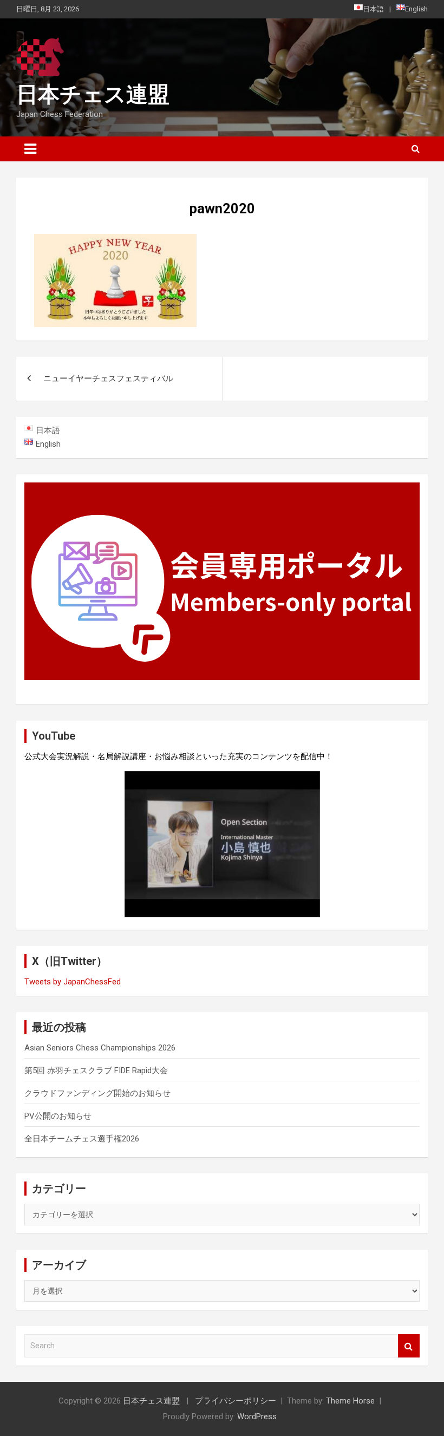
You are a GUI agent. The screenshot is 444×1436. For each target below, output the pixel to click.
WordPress (257, 1416)
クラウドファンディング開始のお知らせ (97, 1093)
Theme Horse (350, 1401)
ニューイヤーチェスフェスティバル (108, 378)
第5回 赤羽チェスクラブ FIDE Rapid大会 (96, 1070)
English (416, 9)
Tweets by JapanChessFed (72, 982)
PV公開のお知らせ (58, 1116)
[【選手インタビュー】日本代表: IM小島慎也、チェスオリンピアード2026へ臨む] (222, 844)
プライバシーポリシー (235, 1401)
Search (409, 1345)
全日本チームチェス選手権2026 (81, 1139)
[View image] (115, 241)
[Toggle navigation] (30, 148)
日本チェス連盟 (92, 94)
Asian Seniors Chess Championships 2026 (99, 1048)
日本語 (373, 9)
